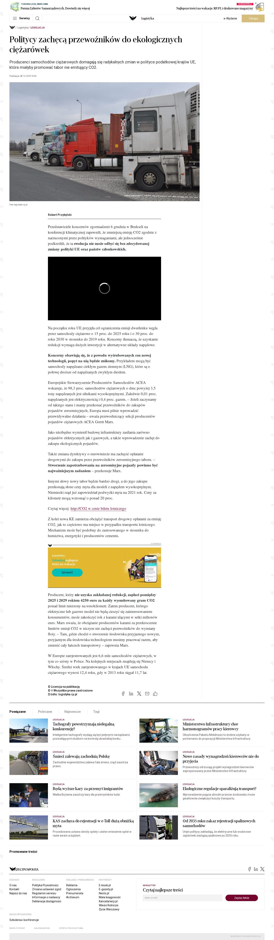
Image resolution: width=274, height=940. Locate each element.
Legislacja (37, 27)
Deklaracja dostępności (46, 901)
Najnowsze (72, 712)
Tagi (96, 712)
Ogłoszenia (73, 889)
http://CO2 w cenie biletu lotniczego (98, 508)
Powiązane (17, 712)
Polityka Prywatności (45, 885)
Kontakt (14, 889)
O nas (13, 885)
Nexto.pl (104, 893)
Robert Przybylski (60, 214)
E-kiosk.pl (105, 885)
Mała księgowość (110, 897)
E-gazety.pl (106, 889)
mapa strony (17, 928)
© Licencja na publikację (64, 686)
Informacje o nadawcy (46, 897)
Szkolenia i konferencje (24, 920)
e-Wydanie (230, 18)
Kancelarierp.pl (108, 901)
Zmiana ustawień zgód (46, 889)
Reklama (71, 885)
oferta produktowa (71, 928)
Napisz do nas (18, 893)
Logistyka (22, 27)
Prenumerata (74, 893)
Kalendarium (42, 928)
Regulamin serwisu (44, 893)
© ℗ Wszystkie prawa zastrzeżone (70, 690)
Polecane (45, 712)
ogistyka (147, 18)
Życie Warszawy (109, 909)
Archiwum (72, 897)
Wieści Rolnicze (108, 905)
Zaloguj (253, 18)
